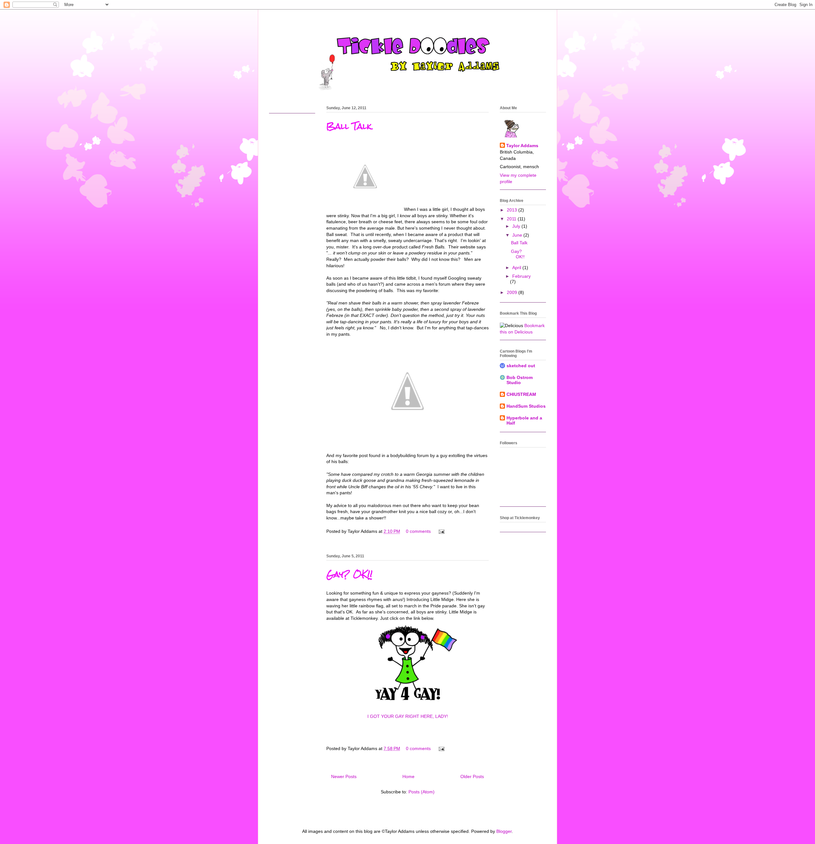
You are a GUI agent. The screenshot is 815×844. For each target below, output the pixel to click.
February (521, 276)
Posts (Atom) (421, 791)
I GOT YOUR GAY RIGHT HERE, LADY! (407, 716)
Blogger (504, 831)
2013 (512, 209)
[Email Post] (440, 531)
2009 (512, 292)
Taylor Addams (522, 145)
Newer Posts (344, 776)
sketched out (521, 365)
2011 (512, 218)
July (516, 226)
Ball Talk (349, 126)
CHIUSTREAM (521, 394)
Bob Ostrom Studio (520, 380)
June (517, 235)
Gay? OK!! (349, 574)
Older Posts (472, 776)
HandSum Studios (526, 406)
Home (408, 776)
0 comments (418, 531)
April (517, 267)
